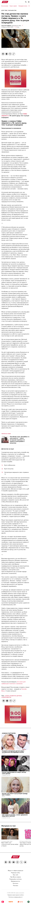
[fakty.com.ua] (11, 902)
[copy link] (13, 53)
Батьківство (12, 10)
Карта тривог (13, 6)
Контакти (15, 883)
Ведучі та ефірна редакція (15, 870)
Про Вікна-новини (15, 877)
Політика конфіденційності (15, 897)
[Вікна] (5, 2)
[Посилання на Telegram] (5, 862)
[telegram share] (6, 53)
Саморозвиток (6, 697)
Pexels (5, 48)
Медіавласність (15, 881)
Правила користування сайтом (16, 895)
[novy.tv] (28, 902)
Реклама (15, 885)
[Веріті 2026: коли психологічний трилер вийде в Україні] (9, 833)
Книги (7, 695)
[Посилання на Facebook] (9, 862)
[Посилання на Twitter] (21, 862)
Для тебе (4, 10)
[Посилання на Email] (25, 862)
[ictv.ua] (20, 902)
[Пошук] (25, 2)
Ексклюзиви (4, 6)
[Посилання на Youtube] (13, 862)
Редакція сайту (15, 872)
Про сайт (15, 875)
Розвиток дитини (16, 695)
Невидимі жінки (23, 6)
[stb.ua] (2, 902)
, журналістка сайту (11, 25)
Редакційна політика (15, 879)
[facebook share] (3, 53)
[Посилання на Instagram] (17, 862)
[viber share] (10, 53)
